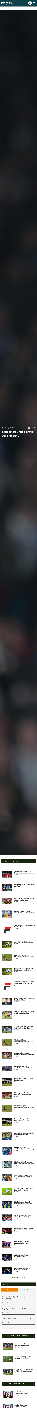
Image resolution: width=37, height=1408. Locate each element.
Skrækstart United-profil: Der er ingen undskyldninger (18, 435)
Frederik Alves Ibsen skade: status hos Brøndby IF (24, 1134)
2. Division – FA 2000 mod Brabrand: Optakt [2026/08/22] (23, 1189)
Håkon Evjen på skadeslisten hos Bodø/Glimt (24, 999)
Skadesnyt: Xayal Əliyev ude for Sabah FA (24, 926)
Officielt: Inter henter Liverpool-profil (21, 1256)
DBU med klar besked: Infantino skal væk (22, 1242)
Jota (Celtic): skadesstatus (23, 942)
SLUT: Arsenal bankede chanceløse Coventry (22, 1216)
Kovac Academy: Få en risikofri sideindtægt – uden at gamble (23, 1358)
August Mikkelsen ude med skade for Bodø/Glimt (24, 1012)
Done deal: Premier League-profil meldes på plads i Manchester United (24, 1229)
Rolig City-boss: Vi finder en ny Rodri (24, 885)
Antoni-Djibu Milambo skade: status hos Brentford (24, 1054)
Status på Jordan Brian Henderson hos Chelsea (22, 1093)
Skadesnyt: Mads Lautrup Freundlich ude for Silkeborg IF (24, 1163)
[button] (34, 3)
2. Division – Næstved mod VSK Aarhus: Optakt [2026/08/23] (23, 1027)
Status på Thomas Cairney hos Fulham (23, 1079)
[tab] (9, 1290)
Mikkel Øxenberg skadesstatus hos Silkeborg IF (24, 1148)
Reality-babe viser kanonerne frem (21, 1405)
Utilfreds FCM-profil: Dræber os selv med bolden (24, 899)
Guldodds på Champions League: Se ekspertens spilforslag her (23, 1345)
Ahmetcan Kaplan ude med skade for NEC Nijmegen (24, 982)
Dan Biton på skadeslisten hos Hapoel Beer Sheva (23, 969)
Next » (22, 1277)
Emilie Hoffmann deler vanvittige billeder (23, 1392)
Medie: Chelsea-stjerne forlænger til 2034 (22, 1269)
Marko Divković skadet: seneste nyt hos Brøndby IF (24, 912)
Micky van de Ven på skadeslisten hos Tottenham (24, 1067)
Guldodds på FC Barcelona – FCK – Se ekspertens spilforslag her (24, 1370)
